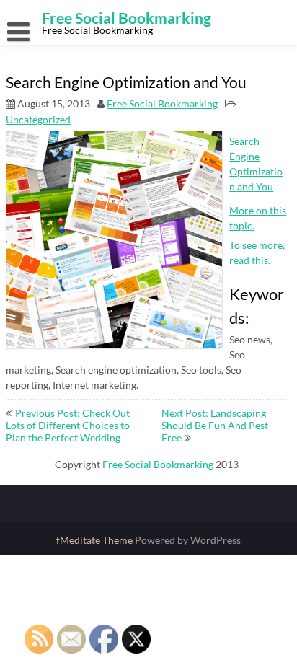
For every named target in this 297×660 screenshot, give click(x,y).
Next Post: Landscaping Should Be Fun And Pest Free (214, 425)
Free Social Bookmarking (162, 103)
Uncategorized (38, 119)
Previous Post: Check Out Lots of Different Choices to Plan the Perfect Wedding (68, 425)
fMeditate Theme (95, 540)
